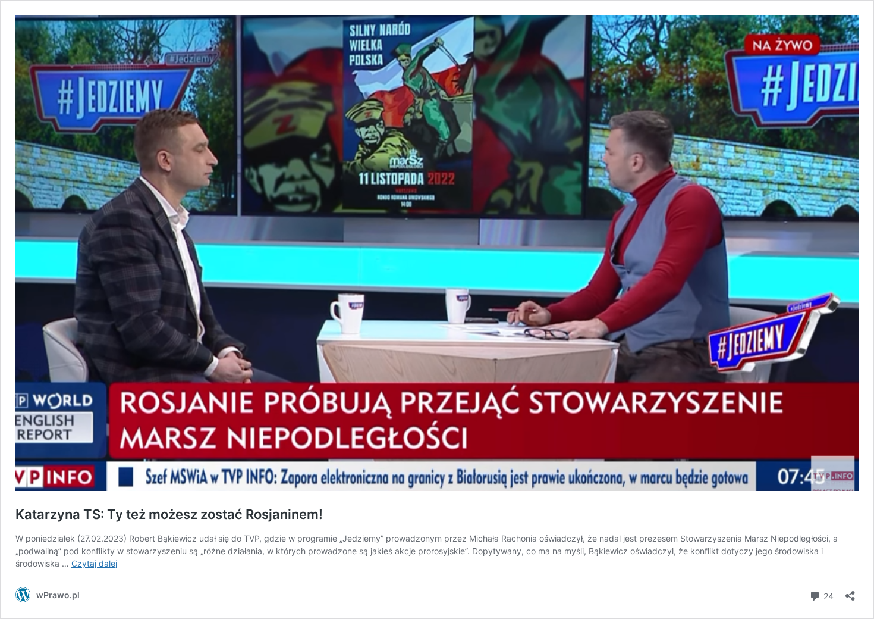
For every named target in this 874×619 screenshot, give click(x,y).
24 (827, 595)
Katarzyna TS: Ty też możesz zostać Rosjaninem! (169, 514)
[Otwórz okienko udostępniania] (850, 592)
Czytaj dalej (94, 563)
